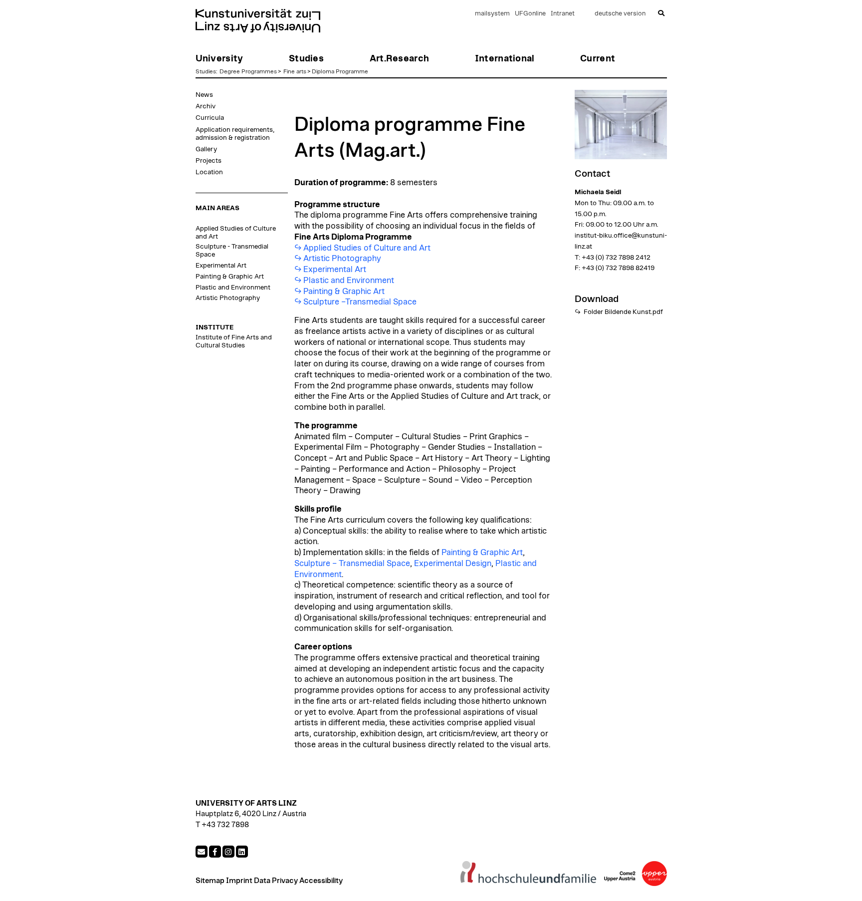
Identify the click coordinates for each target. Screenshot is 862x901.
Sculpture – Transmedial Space (352, 564)
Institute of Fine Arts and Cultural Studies (234, 341)
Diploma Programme (340, 71)
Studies (206, 71)
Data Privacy (276, 881)
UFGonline (530, 13)
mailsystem (492, 13)
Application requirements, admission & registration (235, 133)
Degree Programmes (248, 71)
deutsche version (620, 13)
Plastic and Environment (233, 287)
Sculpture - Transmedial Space (232, 250)
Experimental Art (221, 265)
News (204, 94)
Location (209, 172)
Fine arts (294, 71)
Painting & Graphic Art (230, 276)
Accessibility (321, 881)
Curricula (210, 117)
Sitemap (210, 881)
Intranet (563, 13)
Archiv (206, 106)
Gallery (206, 149)
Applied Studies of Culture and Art (236, 232)
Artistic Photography (228, 298)
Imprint (239, 881)
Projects (208, 160)
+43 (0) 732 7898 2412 (616, 257)
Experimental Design (452, 564)
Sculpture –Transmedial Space (360, 302)
